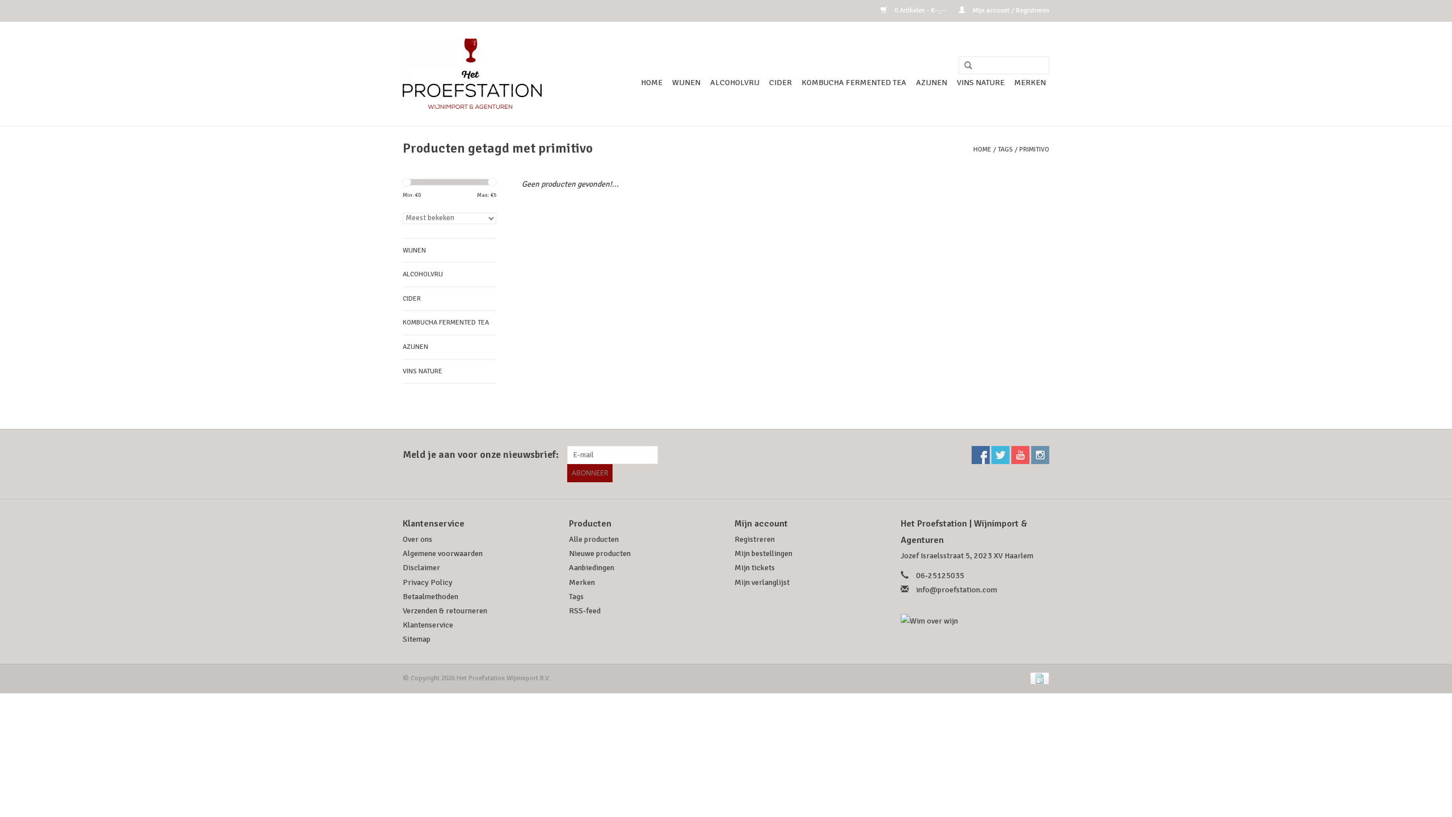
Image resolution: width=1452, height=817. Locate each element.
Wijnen (686, 82)
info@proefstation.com (956, 590)
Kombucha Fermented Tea (853, 82)
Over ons (417, 539)
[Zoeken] (964, 65)
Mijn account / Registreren (1010, 10)
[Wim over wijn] (975, 621)
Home (651, 82)
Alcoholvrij (734, 82)
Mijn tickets (755, 567)
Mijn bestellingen (763, 553)
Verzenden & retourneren (445, 611)
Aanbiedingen (591, 567)
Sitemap (416, 639)
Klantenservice (428, 625)
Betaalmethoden (430, 596)
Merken (1030, 82)
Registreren (755, 539)
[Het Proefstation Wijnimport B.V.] (472, 74)
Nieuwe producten (600, 553)
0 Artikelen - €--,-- (920, 10)
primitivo (1034, 149)
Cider (780, 82)
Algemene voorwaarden (443, 553)
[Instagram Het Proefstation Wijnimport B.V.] (1040, 455)
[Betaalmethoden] (1037, 677)
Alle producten (594, 539)
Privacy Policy (428, 582)
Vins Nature (980, 82)
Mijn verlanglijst (762, 582)
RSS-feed (585, 611)
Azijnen (931, 82)
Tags (1005, 149)
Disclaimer (421, 567)
